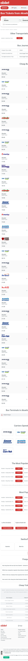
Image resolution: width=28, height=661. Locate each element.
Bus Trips (2, 631)
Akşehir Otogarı (7, 414)
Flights (15, 8)
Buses (5, 8)
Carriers (2, 634)
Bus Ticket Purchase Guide (6, 638)
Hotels (24, 8)
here (16, 655)
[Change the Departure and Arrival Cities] (20, 20)
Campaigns (3, 640)
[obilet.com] (8, 3)
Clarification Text (8, 652)
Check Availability (7, 528)
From (5, 19)
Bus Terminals (3, 635)
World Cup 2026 (4, 637)
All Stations (3, 632)
